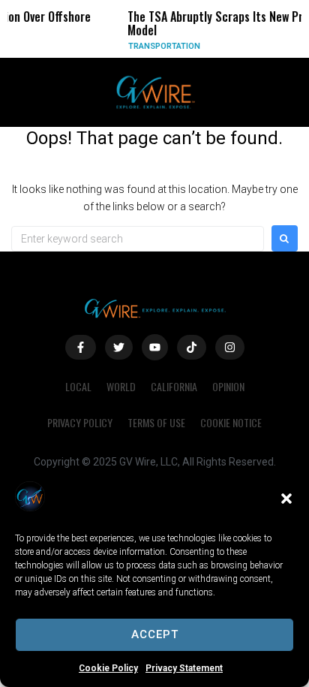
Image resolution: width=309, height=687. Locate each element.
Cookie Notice (231, 422)
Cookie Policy (108, 668)
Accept (154, 634)
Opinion (228, 386)
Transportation (157, 46)
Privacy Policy (79, 422)
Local (78, 386)
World (121, 386)
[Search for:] (137, 239)
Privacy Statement (184, 668)
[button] (286, 498)
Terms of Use (156, 422)
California (174, 386)
